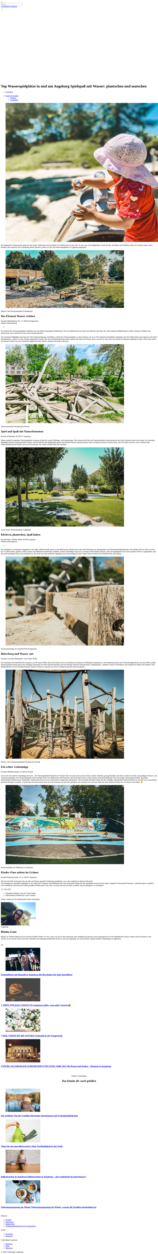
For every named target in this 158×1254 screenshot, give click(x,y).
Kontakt (8, 1220)
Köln (7, 1246)
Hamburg (9, 1244)
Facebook (9, 1234)
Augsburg (9, 92)
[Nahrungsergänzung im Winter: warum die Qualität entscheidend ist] (79, 1192)
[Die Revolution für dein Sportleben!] (79, 959)
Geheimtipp (9, 6)
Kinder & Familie (12, 96)
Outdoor (13, 98)
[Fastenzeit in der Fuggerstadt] (79, 1020)
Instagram (9, 1236)
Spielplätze (14, 100)
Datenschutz (10, 1224)
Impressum (10, 1222)
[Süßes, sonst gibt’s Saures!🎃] (79, 990)
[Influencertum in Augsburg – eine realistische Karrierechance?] (79, 1161)
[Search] (2, 2)
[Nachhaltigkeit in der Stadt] (79, 1131)
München (9, 1248)
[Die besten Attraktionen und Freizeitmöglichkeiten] (79, 1100)
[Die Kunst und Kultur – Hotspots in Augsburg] (79, 1051)
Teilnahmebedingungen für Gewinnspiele (21, 1226)
